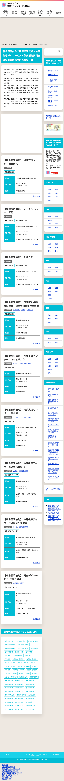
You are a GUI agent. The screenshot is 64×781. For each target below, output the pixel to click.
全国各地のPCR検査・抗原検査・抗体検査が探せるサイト (53, 117)
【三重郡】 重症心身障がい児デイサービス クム (53, 414)
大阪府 (49, 288)
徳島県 (49, 342)
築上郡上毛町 (19, 709)
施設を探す (5, 765)
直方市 (22, 659)
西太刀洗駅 (23, 417)
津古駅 (23, 310)
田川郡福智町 (9, 705)
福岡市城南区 (18, 655)
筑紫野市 (27, 666)
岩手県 (49, 193)
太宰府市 (21, 670)
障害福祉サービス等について (49, 13)
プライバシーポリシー (12, 754)
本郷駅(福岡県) (23, 471)
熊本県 (56, 362)
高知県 (56, 342)
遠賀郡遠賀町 (19, 688)
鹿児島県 (50, 369)
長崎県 (49, 362)
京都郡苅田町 (19, 705)
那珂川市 (14, 677)
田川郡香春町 (9, 698)
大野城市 (7, 670)
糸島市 (7, 677)
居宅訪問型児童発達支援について (53, 80)
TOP (17, 44)
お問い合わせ (43, 754)
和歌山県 (50, 298)
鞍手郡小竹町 (30, 688)
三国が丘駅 (30, 310)
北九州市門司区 (9, 641)
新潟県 (49, 247)
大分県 (49, 366)
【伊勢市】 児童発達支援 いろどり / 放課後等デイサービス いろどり (53, 452)
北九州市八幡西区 (23, 648)
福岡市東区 (34, 648)
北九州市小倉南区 (23, 644)
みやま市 (34, 673)
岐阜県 (56, 267)
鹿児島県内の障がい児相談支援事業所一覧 (54, 512)
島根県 (56, 318)
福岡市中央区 (19, 652)
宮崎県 (56, 366)
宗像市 (15, 670)
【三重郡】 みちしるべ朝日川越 (53, 408)
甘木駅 (15, 527)
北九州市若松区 (21, 641)
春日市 (34, 666)
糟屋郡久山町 (23, 677)
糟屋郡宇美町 (9, 680)
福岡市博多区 (9, 652)
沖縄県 (49, 373)
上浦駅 (15, 471)
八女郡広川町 (31, 695)
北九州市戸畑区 (33, 641)
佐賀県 (56, 359)
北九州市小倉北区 (10, 644)
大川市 (26, 662)
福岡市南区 (29, 652)
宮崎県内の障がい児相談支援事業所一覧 (54, 516)
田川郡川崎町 (9, 702)
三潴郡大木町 (21, 695)
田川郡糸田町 (30, 698)
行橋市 (33, 662)
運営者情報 (56, 754)
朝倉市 (28, 673)
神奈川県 (50, 220)
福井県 (56, 251)
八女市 (13, 662)
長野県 (56, 244)
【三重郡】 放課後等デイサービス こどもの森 (53, 420)
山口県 (49, 322)
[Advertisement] (32, 30)
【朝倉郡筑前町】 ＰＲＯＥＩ (19, 257)
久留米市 (15, 659)
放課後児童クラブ (58, 13)
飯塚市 (29, 659)
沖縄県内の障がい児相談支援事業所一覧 (54, 509)
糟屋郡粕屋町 (34, 677)
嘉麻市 (21, 673)
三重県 (56, 271)
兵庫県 (56, 288)
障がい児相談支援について (32, 13)
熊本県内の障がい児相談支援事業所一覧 (54, 506)
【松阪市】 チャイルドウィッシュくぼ (53, 459)
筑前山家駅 (16, 310)
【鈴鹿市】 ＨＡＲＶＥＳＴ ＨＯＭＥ (53, 478)
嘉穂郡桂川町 (19, 691)
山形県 (56, 196)
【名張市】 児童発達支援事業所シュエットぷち (53, 431)
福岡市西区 (8, 655)
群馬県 (56, 227)
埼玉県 (56, 216)
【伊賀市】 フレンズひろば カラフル (53, 437)
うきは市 (7, 673)
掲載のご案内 (35, 755)
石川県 (49, 251)
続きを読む (36, 196)
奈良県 (49, 295)
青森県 (56, 189)
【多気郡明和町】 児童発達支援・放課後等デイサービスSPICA (53, 401)
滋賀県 (56, 291)
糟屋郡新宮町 (30, 680)
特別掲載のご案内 (7, 779)
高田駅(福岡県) (23, 527)
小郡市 (20, 666)
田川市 (35, 659)
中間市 (13, 666)
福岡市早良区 (28, 655)
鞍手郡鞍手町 (9, 691)
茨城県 (56, 223)
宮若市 (15, 673)
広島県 (56, 315)
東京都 (49, 216)
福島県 (49, 200)
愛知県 (49, 267)
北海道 (49, 189)
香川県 (56, 338)
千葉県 (49, 223)
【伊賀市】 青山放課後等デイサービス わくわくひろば (53, 444)
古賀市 (29, 670)
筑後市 (20, 662)
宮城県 (56, 193)
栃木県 (49, 227)
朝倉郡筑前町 (7, 168)
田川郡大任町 (19, 702)
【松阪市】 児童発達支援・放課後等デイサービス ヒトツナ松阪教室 (53, 471)
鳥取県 (49, 318)
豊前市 (7, 666)
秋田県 (49, 196)
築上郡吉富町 (9, 709)
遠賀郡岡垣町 (30, 684)
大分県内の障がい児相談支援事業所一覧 (54, 519)
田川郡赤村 (29, 702)
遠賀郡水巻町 (19, 684)
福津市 (35, 670)
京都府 (49, 291)
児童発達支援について (14, 13)
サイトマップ (29, 754)
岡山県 (49, 315)
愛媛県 (49, 338)
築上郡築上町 (30, 709)
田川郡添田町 (19, 698)
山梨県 (49, 244)
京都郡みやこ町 (30, 705)
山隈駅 (21, 363)
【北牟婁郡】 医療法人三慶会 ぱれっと (53, 390)
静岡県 (49, 271)
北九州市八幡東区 (10, 648)
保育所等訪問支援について (23, 13)
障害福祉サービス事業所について (40, 13)
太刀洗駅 (16, 417)
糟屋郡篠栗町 (9, 684)
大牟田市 (7, 659)
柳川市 (7, 662)
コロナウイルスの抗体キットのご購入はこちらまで (53, 490)
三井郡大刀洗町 (9, 695)
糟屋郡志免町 (19, 680)
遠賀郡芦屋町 (9, 688)
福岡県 (49, 359)
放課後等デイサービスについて (5, 13)
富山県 (56, 247)
